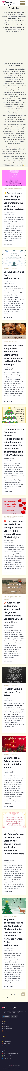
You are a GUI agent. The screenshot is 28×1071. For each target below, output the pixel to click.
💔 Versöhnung (6, 1043)
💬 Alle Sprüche (6, 1024)
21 (3, 997)
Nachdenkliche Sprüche (11, 189)
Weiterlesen (8, 244)
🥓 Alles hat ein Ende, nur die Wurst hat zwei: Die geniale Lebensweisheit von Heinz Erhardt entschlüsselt (13, 612)
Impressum (4, 1068)
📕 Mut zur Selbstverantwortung (10, 1053)
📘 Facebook (6, 1016)
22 (8, 997)
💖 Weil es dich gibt (9, 1008)
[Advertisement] (14, 47)
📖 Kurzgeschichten (7, 1028)
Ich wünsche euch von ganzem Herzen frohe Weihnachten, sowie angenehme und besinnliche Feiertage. (13, 355)
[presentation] (14, 178)
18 (14, 994)
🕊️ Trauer (4, 1046)
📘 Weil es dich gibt (6, 1058)
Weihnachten (7, 268)
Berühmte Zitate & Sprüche (15, 598)
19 (18, 994)
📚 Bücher (14, 1016)
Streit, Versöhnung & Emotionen (13, 188)
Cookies (17, 1068)
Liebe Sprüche (8, 516)
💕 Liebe (4, 1038)
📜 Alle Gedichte (6, 1026)
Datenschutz (11, 1068)
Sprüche (20, 189)
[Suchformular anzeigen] (14, 3)
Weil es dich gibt (10, 212)
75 (14, 997)
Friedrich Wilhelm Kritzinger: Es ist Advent (13, 692)
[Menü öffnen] (22, 3)
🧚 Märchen (5, 1031)
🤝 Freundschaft (6, 1041)
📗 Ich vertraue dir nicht (8, 1056)
